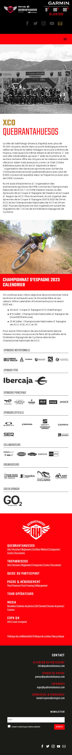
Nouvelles (11, 606)
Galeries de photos (25, 606)
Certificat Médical (40, 549)
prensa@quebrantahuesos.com (50, 677)
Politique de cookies (42, 636)
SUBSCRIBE (59, 726)
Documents (20, 553)
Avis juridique (58, 636)
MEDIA (11, 602)
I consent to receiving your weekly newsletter (25, 726)
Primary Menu (65, 39)
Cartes (10, 553)
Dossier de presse (55, 606)
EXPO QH (13, 618)
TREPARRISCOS (17, 561)
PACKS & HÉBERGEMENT (24, 582)
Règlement (26, 549)
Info (9, 549)
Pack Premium (13, 585)
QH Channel (40, 606)
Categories (54, 549)
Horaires (16, 549)
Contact (11, 610)
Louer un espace (19, 622)
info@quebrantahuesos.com (51, 666)
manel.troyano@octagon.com (50, 698)
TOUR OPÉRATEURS (20, 594)
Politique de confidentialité (19, 636)
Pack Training (27, 585)
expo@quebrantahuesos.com (51, 687)
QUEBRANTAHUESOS (21, 546)
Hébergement (41, 585)
